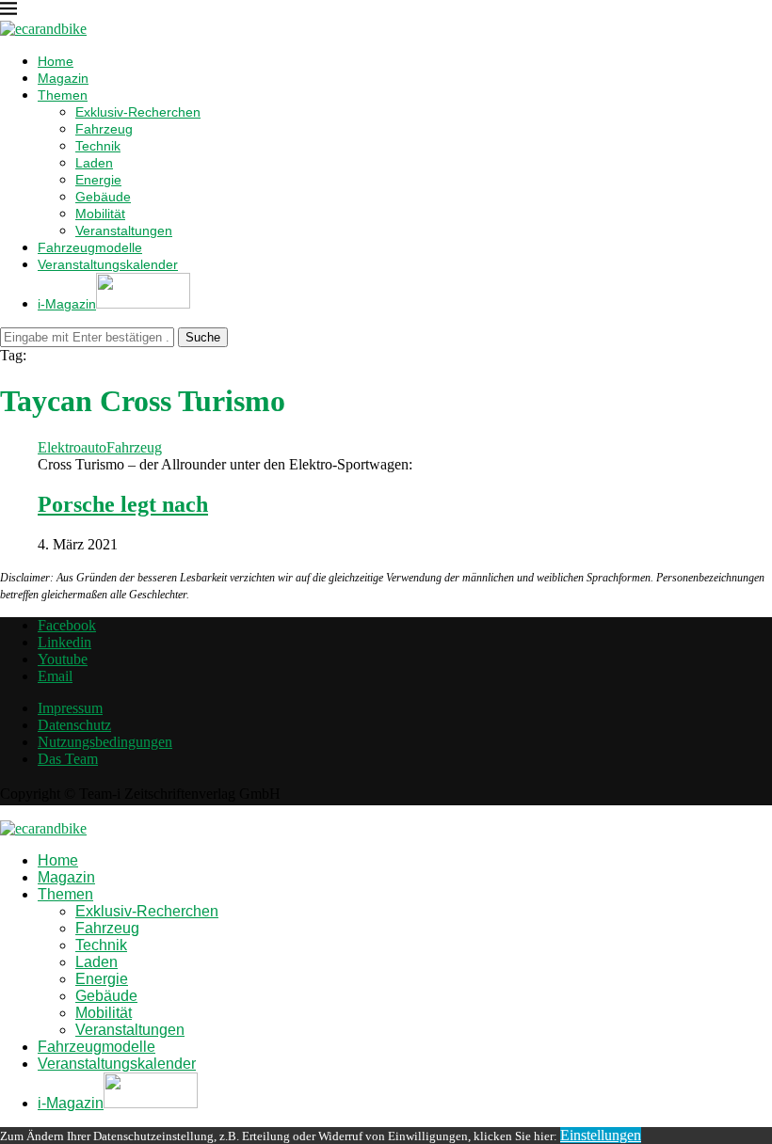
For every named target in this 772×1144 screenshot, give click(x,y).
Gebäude (103, 196)
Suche (202, 337)
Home (55, 61)
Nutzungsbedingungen (105, 742)
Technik (98, 145)
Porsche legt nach (123, 504)
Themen (63, 95)
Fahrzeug (104, 128)
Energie (98, 179)
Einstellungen (600, 1135)
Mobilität (100, 213)
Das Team (68, 759)
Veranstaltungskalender (108, 264)
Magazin (63, 78)
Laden (94, 162)
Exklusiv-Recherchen (138, 111)
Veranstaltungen (123, 230)
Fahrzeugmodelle (90, 247)
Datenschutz (74, 725)
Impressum (70, 708)
